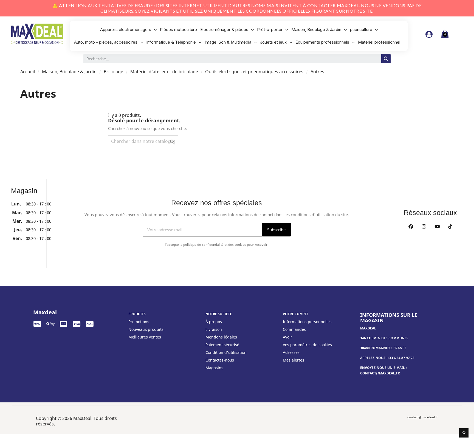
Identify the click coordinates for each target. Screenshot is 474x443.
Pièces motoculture (178, 29)
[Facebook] (410, 226)
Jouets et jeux (273, 42)
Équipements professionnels (322, 42)
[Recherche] (386, 58)
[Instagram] (423, 226)
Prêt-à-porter (270, 29)
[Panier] (445, 34)
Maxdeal (45, 312)
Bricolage (113, 71)
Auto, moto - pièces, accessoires (105, 42)
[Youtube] (437, 226)
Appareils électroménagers (125, 29)
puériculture (361, 29)
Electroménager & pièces (224, 29)
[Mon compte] (429, 34)
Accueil (27, 71)
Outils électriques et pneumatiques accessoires (254, 71)
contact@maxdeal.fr (422, 417)
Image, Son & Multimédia (228, 42)
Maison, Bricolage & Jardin (316, 29)
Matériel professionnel (379, 42)
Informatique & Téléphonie (171, 42)
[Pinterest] (450, 226)
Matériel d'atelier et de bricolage (164, 71)
